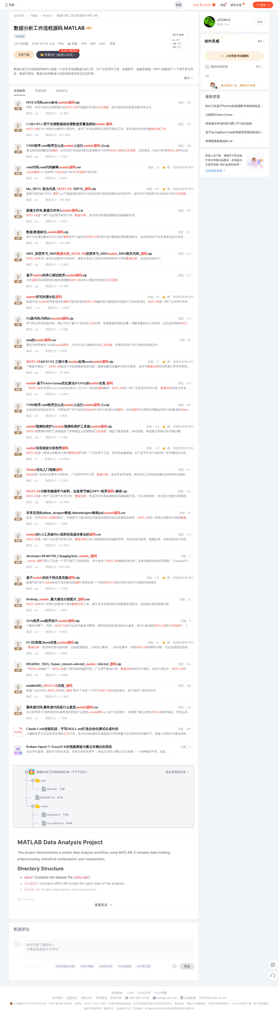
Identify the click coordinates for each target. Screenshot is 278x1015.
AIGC (102, 43)
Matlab (47, 15)
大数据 (34, 15)
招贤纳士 (72, 998)
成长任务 (236, 5)
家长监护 (180, 1003)
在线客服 (190, 998)
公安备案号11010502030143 (29, 1003)
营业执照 (138, 1008)
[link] (19, 15)
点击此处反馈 (213, 170)
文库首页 (19, 15)
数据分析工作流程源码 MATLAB (50, 28)
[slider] (33, 966)
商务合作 (86, 998)
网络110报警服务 (196, 1003)
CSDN (130, 992)
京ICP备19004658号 (60, 1003)
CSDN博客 (160, 992)
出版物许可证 (123, 1008)
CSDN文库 (144, 992)
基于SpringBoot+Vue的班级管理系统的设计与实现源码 (234, 132)
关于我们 (57, 998)
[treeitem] (107, 810)
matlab (20, 36)
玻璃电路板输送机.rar (219, 141)
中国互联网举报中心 (219, 1003)
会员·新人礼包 (202, 5)
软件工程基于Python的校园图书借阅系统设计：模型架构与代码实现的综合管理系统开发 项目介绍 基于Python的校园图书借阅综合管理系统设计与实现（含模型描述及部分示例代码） (234, 106)
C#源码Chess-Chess (218, 114)
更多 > (261, 41)
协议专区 (116, 998)
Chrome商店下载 (242, 1003)
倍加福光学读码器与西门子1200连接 (228, 123)
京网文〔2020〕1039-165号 (90, 1003)
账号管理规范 (261, 1003)
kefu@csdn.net (167, 998)
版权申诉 (108, 1008)
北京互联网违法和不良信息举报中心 (152, 1003)
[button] (188, 78)
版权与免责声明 (92, 1008)
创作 (263, 5)
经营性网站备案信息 (120, 1003)
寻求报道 (101, 998)
